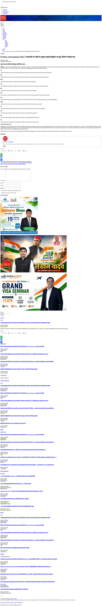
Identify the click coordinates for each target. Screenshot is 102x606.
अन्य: (4, 39)
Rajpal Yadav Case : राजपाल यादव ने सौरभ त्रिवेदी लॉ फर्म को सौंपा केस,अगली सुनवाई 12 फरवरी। (21, 491)
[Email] (3, 146)
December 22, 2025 (4, 501)
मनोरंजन (6, 44)
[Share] (51, 160)
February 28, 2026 (4, 486)
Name (2, 183)
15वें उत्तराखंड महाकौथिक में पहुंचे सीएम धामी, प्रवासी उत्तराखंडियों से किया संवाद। (17, 506)
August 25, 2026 (4, 325)
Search (1, 22)
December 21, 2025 (4, 508)
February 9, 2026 (4, 493)
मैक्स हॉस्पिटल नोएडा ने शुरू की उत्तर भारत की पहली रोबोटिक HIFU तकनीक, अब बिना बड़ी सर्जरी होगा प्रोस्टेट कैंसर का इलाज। (26, 574)
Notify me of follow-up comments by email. (11, 190)
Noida (2, 512)
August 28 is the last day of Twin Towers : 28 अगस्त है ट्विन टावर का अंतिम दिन (16, 162)
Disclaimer (5, 13)
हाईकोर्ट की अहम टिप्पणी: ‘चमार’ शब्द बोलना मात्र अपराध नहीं (13, 423)
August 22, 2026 (4, 356)
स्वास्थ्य (6, 45)
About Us (5, 9)
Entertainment (4, 471)
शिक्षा (6, 41)
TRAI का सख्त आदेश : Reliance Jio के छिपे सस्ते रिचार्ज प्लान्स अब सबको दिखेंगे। (17, 476)
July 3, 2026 (3, 584)
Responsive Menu (4, 7)
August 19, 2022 (4, 60)
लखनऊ (4, 35)
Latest (2, 317)
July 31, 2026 (3, 576)
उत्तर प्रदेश (2, 366)
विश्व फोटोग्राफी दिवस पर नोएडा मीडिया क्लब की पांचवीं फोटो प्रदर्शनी (14, 547)
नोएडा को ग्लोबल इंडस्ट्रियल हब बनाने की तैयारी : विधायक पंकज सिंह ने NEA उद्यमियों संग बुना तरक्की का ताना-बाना (24, 354)
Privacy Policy (6, 12)
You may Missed (4, 380)
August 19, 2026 (4, 550)
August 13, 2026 (4, 459)
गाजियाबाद (5, 33)
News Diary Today (13, 598)
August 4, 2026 (3, 569)
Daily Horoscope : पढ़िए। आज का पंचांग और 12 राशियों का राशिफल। (13, 164)
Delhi (1, 429)
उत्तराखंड (4, 36)
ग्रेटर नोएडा (5, 34)
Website (2, 188)
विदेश (6, 46)
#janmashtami (6, 161)
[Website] (4, 146)
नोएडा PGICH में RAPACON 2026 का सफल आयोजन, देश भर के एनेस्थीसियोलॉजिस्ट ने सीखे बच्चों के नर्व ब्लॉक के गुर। (25, 566)
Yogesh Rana (3, 350)
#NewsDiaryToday (14, 161)
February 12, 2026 (4, 591)
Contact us (5, 11)
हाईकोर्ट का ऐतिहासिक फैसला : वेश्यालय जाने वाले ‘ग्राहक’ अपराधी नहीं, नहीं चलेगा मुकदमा (18, 369)
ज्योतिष (6, 43)
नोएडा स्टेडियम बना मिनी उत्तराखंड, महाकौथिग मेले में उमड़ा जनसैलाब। (14, 498)
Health (2, 554)
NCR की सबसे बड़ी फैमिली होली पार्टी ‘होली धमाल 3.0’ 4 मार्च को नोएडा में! (15, 483)
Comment (2, 180)
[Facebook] (51, 156)
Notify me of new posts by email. (9, 192)
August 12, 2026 (4, 467)
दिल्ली (4, 30)
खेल (6, 40)
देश (3, 29)
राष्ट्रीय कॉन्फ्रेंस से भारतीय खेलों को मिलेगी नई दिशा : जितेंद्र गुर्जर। (14, 589)
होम (3, 28)
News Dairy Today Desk (5, 61)
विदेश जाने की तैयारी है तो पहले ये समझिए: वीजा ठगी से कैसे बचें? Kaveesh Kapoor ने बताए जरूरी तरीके (22, 346)
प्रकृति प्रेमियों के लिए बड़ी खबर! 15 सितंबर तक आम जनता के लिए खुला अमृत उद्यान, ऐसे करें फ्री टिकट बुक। (23, 449)
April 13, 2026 (3, 478)
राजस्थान (4, 38)
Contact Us (7, 602)
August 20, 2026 (4, 371)
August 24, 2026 (4, 349)
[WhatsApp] (51, 154)
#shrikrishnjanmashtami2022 (24, 161)
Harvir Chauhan (3, 326)
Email (1, 185)
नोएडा (4, 31)
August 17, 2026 (4, 452)
